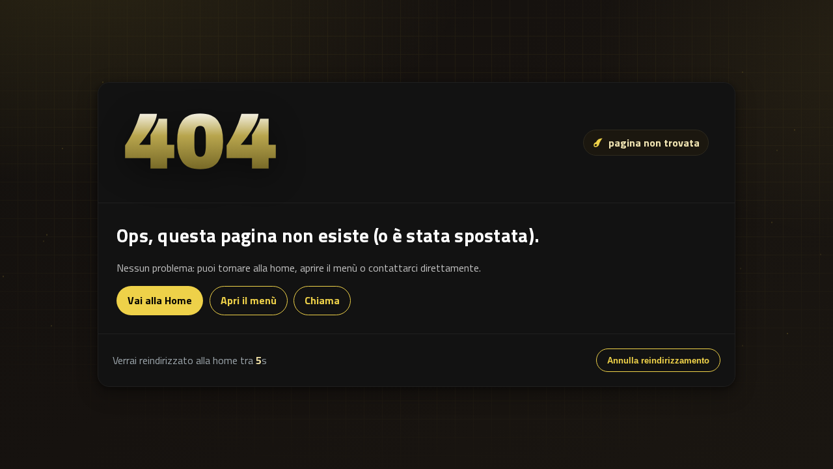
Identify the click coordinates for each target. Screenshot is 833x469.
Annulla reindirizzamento (658, 360)
